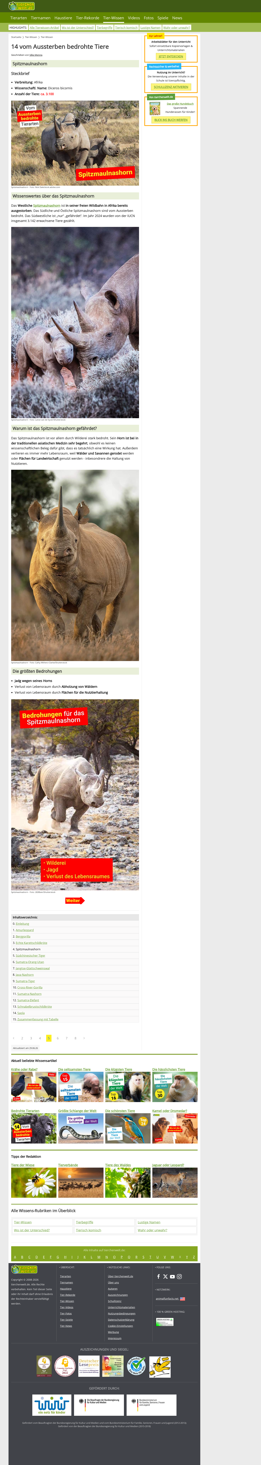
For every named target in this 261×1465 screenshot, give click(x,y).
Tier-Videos (66, 1307)
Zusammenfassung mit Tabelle (37, 1019)
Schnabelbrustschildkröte (34, 1007)
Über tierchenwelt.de (120, 1276)
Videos (134, 17)
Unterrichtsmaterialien (121, 1307)
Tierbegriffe (104, 28)
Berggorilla (23, 936)
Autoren (113, 1288)
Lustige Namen (150, 28)
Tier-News (66, 1326)
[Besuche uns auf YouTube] (172, 1276)
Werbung (113, 1332)
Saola (21, 1013)
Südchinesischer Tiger (30, 956)
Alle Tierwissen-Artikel (44, 28)
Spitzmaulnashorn (46, 205)
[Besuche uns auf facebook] (158, 1276)
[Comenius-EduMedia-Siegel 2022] (65, 1367)
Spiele (162, 17)
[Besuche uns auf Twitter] (165, 1276)
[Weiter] (84, 1038)
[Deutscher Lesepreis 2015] (89, 1367)
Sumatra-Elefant (28, 1000)
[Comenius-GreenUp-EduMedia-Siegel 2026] (45, 1367)
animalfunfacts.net (167, 1298)
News (177, 17)
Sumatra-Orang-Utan (30, 962)
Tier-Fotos (66, 1313)
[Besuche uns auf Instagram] (179, 1276)
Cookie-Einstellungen (120, 1326)
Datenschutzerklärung (121, 1319)
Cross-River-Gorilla (29, 987)
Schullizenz (114, 1301)
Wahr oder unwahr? (176, 28)
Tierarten (18, 17)
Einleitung (22, 924)
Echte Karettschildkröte (31, 943)
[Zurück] (13, 1038)
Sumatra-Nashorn (29, 994)
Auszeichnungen (118, 1295)
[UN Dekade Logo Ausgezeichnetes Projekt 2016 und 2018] (113, 1367)
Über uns (113, 1282)
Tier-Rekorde (87, 17)
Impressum (114, 1338)
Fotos (149, 17)
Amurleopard (25, 930)
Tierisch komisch (126, 28)
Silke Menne (35, 55)
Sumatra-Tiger (25, 981)
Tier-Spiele (66, 1319)
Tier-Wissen (113, 17)
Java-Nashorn (25, 975)
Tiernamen (41, 17)
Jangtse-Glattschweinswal (33, 968)
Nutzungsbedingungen (121, 1313)
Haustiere (63, 17)
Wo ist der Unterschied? (78, 28)
